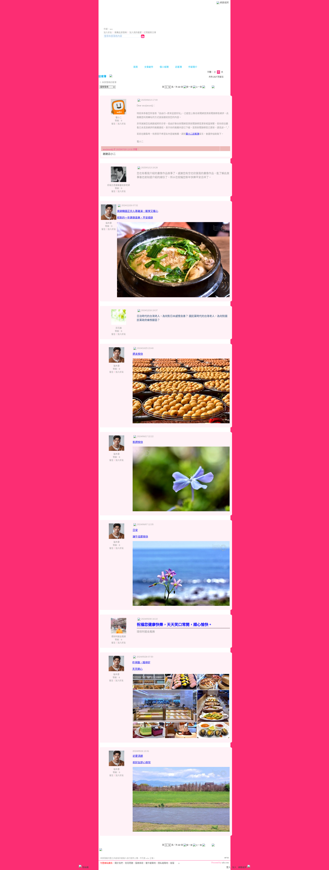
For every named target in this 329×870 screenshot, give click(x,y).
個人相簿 (164, 67)
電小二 (118, 117)
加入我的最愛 (135, 32)
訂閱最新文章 (150, 32)
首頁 (135, 67)
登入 (228, 867)
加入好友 (108, 32)
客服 (172, 863)
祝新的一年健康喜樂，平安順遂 (135, 217)
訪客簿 (178, 67)
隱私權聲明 (163, 863)
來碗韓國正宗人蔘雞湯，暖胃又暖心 (137, 211)
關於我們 (119, 863)
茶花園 (118, 328)
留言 (113, 124)
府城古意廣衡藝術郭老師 (118, 185)
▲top (226, 857)
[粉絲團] (80, 866)
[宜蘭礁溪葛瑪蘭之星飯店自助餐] (181, 737)
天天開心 (137, 668)
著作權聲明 (150, 863)
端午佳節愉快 (140, 536)
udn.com (225, 862)
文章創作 (148, 67)
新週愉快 (138, 442)
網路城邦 (224, 2)
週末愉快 (138, 353)
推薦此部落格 (120, 32)
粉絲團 (85, 867)
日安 (135, 530)
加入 (234, 867)
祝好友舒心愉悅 (142, 762)
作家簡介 (192, 67)
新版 (152, 24)
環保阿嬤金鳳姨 (118, 636)
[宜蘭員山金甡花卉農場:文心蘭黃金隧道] (181, 510)
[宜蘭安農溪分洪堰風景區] (181, 830)
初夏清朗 (138, 755)
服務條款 (139, 863)
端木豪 (109, 223)
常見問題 (129, 863)
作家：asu (108, 29)
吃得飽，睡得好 (141, 662)
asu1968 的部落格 (122, 24)
